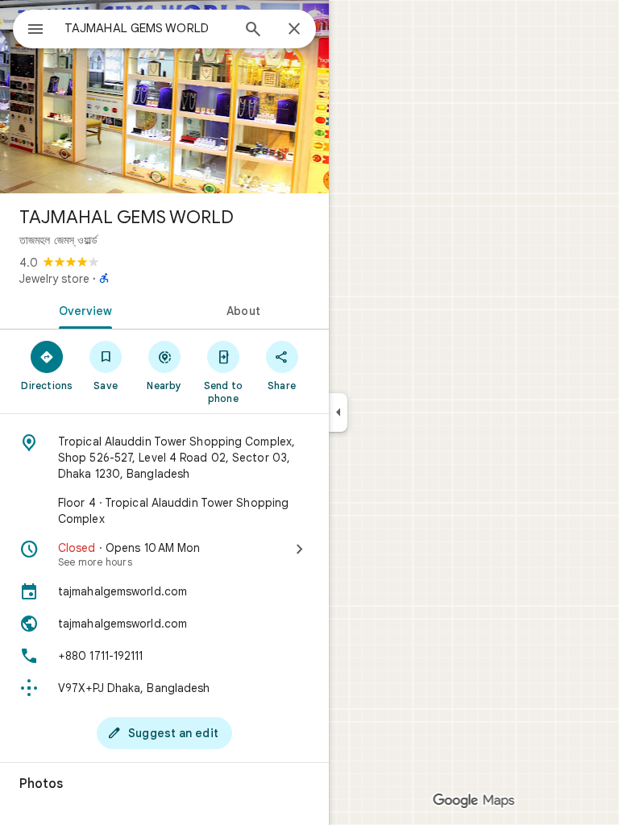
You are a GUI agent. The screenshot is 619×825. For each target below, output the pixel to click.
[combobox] (147, 28)
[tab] (82, 309)
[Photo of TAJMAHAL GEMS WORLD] (164, 96)
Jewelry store (54, 279)
